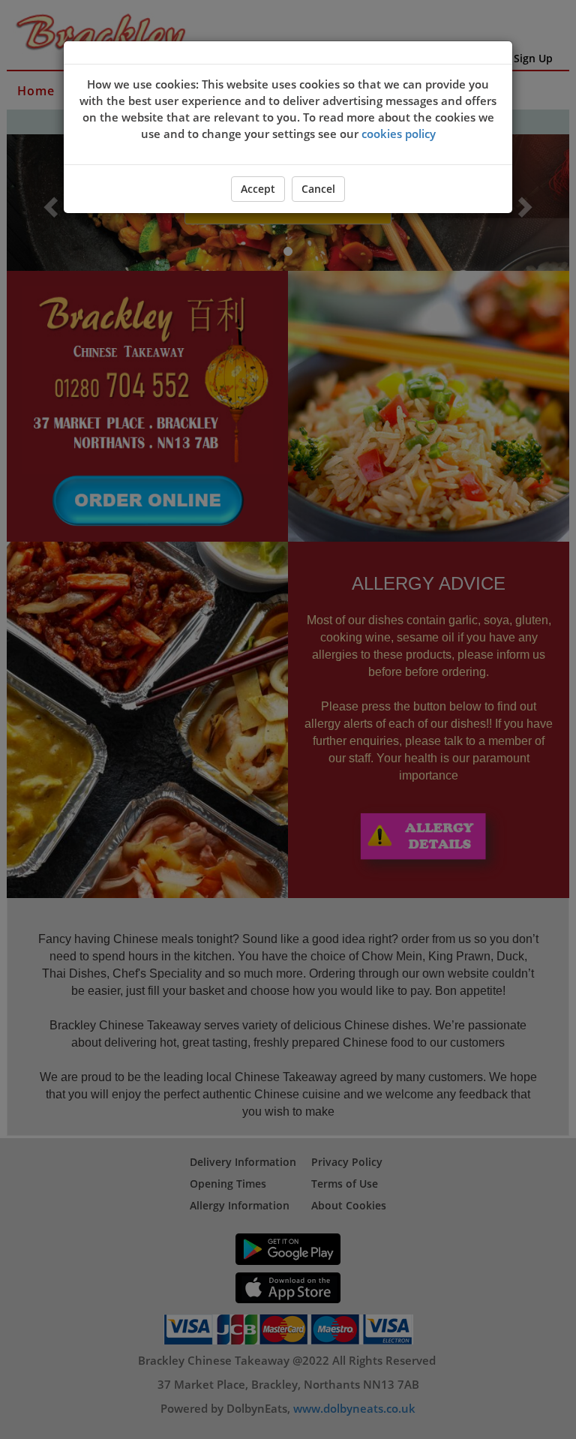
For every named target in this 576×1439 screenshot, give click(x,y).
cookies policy (399, 133)
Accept (258, 189)
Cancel (318, 189)
